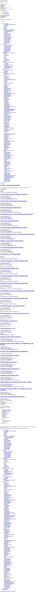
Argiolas (5, 82)
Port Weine (6, 439)
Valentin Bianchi (6, 170)
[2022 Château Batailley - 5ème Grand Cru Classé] (8, 303)
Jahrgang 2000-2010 (7, 51)
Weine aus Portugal (7, 41)
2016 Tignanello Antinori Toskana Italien (10, 207)
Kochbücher (6, 477)
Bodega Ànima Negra (7, 88)
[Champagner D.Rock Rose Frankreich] (6, 353)
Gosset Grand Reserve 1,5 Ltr (7, 328)
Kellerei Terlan (6, 136)
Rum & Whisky (6, 59)
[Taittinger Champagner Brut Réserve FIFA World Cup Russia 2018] (11, 232)
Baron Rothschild (7, 84)
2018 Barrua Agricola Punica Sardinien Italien (11, 240)
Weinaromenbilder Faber (8, 67)
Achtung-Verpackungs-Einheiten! (9, 30)
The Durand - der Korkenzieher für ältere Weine (12, 396)
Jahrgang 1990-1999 (7, 50)
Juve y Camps (6, 135)
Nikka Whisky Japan (7, 146)
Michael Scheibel (6, 145)
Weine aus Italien (6, 446)
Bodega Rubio (6, 91)
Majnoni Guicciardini (7, 141)
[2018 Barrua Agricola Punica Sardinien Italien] (7, 238)
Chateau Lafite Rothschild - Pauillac (9, 108)
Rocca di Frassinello (7, 152)
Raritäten (3, 44)
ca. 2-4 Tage (5, 196)
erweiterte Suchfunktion (13, 187)
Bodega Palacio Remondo (8, 90)
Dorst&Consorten (7, 118)
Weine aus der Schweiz (7, 37)
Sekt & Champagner (5, 23)
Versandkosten (10, 204)
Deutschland (6, 25)
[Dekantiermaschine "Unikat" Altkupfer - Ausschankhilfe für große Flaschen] (12, 341)
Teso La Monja (6, 571)
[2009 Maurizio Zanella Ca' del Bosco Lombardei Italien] (9, 281)
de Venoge (5, 521)
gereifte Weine (6, 32)
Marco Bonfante (6, 142)
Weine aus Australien (7, 34)
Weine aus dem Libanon (8, 36)
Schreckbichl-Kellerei (7, 156)
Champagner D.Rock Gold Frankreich (9, 368)
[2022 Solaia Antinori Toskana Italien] (6, 266)
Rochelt (5, 58)
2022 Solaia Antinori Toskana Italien (9, 268)
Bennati (5, 85)
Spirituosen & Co (5, 458)
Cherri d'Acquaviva (7, 113)
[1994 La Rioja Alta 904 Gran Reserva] (6, 218)
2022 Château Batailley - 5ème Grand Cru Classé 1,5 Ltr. (14, 313)
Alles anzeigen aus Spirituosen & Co (9, 52)
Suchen (4, 189)
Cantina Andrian (6, 508)
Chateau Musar (6, 111)
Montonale (6, 552)
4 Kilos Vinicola (6, 76)
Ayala (5, 83)
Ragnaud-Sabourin (7, 558)
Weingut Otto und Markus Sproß (9, 583)
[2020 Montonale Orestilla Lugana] (5, 318)
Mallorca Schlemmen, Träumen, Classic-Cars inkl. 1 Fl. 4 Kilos (16, 382)
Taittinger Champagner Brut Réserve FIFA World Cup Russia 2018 (17, 234)
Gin (4, 56)
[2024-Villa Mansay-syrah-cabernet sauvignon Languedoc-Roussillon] (11, 288)
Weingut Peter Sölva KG (8, 177)
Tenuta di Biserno (7, 162)
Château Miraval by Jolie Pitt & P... (9, 109)
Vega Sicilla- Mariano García (8, 577)
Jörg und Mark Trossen (7, 134)
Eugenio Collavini (7, 120)
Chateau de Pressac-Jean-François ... (9, 106)
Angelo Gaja (6, 80)
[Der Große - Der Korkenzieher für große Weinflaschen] (9, 349)
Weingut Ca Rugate (7, 173)
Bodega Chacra (6, 496)
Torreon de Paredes (7, 166)
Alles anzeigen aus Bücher (8, 70)
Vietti (5, 171)
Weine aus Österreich (7, 40)
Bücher (3, 69)
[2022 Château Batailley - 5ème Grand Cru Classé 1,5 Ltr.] (9, 311)
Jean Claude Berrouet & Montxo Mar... (10, 133)
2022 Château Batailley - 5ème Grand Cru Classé (12, 305)
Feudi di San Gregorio (7, 125)
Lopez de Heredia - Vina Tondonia (9, 140)
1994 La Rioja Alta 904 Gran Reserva (9, 220)
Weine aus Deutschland (7, 38)
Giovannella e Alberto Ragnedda (9, 127)
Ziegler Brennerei (7, 181)
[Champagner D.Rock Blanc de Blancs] (6, 373)
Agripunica (6, 483)
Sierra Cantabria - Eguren (8, 564)
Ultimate (5, 169)
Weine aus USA (6, 43)
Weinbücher (6, 71)
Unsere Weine (4, 28)
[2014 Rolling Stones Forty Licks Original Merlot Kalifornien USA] (10, 212)
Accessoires (4, 61)
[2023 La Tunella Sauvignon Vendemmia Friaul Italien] (8, 192)
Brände (5, 53)
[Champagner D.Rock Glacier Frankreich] (7, 334)
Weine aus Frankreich (7, 445)
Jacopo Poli (6, 539)
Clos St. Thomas (6, 520)
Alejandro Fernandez (7, 78)
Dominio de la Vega (7, 117)
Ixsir (5, 132)
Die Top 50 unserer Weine (8, 31)
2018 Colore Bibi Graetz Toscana (8, 362)
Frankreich (6, 26)
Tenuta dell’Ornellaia (7, 161)
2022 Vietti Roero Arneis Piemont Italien (10, 254)
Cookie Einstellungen (5, 417)
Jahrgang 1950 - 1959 (7, 46)
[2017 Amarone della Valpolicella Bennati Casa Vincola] (9, 225)
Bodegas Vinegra (6, 96)
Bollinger (5, 97)
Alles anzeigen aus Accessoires (9, 62)
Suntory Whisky (6, 565)
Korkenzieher (6, 470)
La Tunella (6, 545)
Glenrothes (6, 128)
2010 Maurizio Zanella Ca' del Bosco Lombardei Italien (14, 260)
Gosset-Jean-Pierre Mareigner (8, 129)
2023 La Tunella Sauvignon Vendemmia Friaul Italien (13, 194)
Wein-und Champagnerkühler (8, 66)
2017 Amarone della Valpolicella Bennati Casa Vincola (13, 227)
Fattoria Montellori (7, 122)
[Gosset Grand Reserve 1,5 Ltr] (5, 326)
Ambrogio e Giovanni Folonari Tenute (10, 79)
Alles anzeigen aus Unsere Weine (9, 29)
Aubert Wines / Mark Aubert (8, 489)
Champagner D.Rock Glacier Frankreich (10, 336)
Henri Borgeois (6, 130)
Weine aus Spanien (7, 42)
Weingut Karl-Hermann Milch (8, 176)
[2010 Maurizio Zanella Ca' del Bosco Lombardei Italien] (9, 258)
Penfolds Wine (6, 147)
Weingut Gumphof (7, 174)
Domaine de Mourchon (7, 116)
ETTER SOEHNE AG (7, 119)
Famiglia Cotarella (7, 527)
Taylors (5, 160)
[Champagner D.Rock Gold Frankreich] (6, 366)
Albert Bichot (6, 77)
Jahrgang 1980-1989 (7, 49)
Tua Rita (5, 167)
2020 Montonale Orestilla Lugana (8, 320)
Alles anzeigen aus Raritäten (8, 45)
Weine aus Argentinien (7, 33)
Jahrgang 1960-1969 (7, 47)
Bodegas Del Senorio (7, 94)
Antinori (5, 81)
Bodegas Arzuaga (7, 92)
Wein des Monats (5, 588)
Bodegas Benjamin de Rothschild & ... (10, 93)
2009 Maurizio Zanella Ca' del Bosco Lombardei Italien (14, 283)
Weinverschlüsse (6, 68)
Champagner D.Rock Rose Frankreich (9, 355)
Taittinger (5, 159)
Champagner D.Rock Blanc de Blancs (9, 375)
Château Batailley (7, 104)
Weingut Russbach (7, 178)
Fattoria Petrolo (6, 123)
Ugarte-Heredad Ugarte (7, 168)
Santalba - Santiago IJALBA (8, 155)
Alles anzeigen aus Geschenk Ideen (9, 73)
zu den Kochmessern (5, 589)
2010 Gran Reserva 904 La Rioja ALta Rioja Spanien (13, 201)
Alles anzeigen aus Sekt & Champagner (10, 24)
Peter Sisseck (6, 148)
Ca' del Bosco (6, 100)
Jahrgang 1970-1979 (7, 48)
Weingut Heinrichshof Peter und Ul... (10, 175)
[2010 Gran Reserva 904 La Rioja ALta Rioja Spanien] (8, 198)
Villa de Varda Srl (7, 172)
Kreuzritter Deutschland (8, 138)
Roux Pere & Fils (7, 154)
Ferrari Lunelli (6, 124)
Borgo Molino (6, 98)
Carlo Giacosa (6, 103)
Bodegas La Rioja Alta (7, 502)
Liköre (5, 464)
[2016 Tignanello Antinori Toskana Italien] (7, 205)
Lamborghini (6, 546)
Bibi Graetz (6, 86)
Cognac (5, 54)
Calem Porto (6, 101)
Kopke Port (6, 137)
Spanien (5, 27)
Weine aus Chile (6, 35)
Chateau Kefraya (6, 514)
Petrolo (5, 149)
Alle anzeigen (2, 333)
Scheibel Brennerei (7, 60)
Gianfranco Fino (6, 533)
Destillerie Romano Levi (8, 115)
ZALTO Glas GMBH (7, 180)
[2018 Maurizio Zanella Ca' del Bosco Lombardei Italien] (9, 273)
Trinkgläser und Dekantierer (8, 471)
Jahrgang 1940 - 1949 (7, 452)
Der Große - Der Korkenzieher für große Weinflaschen (14, 351)
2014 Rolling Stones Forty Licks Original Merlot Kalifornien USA (16, 214)
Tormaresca (6, 165)
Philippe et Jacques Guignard (8, 150)
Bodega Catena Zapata (7, 495)
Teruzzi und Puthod (7, 570)
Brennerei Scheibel (7, 99)
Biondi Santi (6, 87)
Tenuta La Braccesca (7, 163)
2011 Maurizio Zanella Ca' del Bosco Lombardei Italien (14, 298)
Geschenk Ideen (4, 72)
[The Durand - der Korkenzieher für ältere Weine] (8, 394)
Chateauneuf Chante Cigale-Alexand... (10, 112)
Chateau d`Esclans (7, 107)
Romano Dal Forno (7, 153)
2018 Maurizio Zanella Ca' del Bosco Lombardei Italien (14, 275)
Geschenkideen (6, 74)
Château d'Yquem (7, 105)
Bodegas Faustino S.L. (7, 95)
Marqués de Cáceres (7, 143)
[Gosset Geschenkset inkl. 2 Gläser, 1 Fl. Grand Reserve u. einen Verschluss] (12, 386)
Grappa (5, 57)
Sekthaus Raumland (7, 157)
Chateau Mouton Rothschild (8, 110)
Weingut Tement (6, 179)
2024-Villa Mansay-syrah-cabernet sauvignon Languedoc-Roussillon (17, 290)
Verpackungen (6, 65)
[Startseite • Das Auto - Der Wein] (4, 0)
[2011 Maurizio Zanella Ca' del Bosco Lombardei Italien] (9, 296)
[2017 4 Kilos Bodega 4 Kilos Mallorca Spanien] (8, 245)
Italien (5, 433)
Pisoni (5, 151)
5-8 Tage (5, 346)
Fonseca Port (6, 126)
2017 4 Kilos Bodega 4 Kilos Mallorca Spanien (11, 247)
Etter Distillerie (6, 55)
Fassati (5, 121)
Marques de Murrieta (7, 144)
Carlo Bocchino (6, 102)
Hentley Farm (6, 131)
